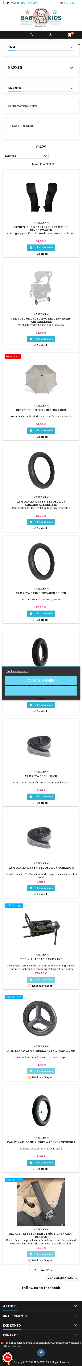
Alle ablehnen (41, 680)
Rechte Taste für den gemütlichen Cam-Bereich (41, 1235)
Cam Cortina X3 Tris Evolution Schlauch (41, 867)
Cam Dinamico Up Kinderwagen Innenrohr (41, 1142)
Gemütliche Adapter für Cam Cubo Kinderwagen (41, 229)
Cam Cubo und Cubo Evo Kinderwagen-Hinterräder (41, 320)
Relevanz (26, 156)
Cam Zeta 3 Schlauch (41, 776)
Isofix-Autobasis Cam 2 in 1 (41, 959)
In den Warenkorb (41, 247)
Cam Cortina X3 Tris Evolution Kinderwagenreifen (41, 503)
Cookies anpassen (17, 671)
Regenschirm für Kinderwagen (41, 410)
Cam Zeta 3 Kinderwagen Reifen (41, 593)
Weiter (46, 1270)
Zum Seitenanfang (62, 1278)
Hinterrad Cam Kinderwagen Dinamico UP (41, 1050)
